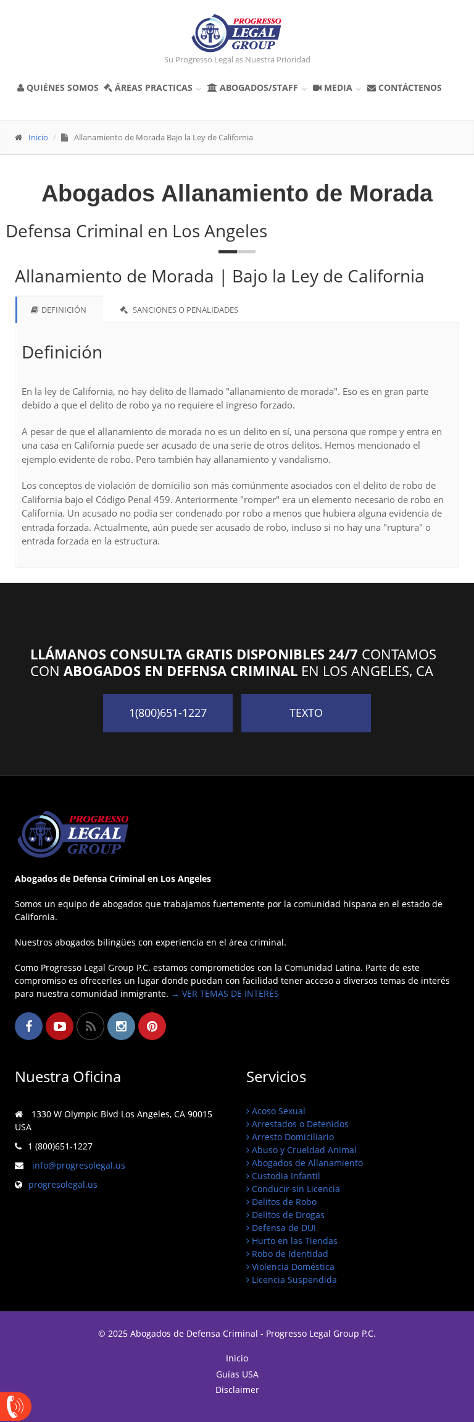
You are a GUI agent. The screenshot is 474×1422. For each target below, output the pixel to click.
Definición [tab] (63, 309)
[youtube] (59, 1026)
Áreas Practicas (157, 87)
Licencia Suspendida (293, 1279)
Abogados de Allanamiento (306, 1163)
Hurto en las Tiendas (293, 1240)
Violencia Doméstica (292, 1266)
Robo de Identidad (288, 1253)
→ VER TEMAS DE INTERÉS (225, 993)
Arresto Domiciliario (291, 1137)
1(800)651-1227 (168, 712)
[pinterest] (152, 1026)
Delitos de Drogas (287, 1215)
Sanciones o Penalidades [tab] (184, 309)
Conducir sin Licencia (294, 1189)
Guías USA (237, 1374)
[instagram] (121, 1026)
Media (342, 87)
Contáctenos (409, 87)
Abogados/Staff (262, 87)
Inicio (38, 137)
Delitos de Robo (283, 1202)
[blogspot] (90, 1026)
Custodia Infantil (284, 1176)
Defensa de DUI (282, 1228)
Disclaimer (237, 1390)
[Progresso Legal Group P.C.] (237, 33)
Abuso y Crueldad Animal (303, 1150)
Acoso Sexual (277, 1111)
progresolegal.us (63, 1184)
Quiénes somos (61, 87)
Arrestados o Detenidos (299, 1124)
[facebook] (29, 1026)
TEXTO (306, 712)
